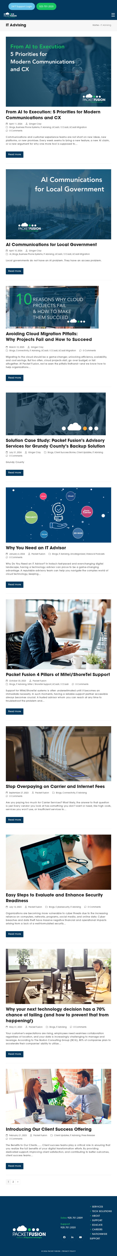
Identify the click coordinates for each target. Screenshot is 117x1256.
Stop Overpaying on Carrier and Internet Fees (55, 787)
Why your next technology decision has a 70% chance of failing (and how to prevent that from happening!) (57, 1015)
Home (96, 25)
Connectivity (22, 351)
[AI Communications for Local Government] (58, 204)
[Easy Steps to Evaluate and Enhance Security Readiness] (58, 862)
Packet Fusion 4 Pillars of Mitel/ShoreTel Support (58, 675)
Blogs (12, 127)
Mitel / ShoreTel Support (39, 684)
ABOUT (96, 1216)
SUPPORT (97, 1220)
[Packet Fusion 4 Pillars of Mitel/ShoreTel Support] (58, 634)
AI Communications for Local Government (51, 245)
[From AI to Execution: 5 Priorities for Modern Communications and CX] (58, 72)
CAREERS (97, 1230)
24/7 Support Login (21, 6)
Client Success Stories (65, 453)
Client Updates (84, 453)
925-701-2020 (46, 6)
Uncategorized (77, 554)
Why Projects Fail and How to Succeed (49, 340)
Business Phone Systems (28, 127)
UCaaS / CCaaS (60, 127)
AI (10, 254)
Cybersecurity (62, 907)
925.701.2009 (75, 1218)
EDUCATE (97, 1225)
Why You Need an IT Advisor (36, 548)
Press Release (88, 1136)
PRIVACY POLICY (69, 1251)
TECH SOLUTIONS (102, 1211)
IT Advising (46, 127)
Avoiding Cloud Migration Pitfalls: (42, 334)
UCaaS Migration (78, 127)
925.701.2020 (68, 1228)
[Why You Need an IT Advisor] (58, 515)
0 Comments (15, 131)
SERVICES (97, 1207)
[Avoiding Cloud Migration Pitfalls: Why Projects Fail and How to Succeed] (52, 307)
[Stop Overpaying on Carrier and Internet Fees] (58, 754)
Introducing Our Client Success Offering (48, 1130)
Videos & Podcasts (95, 554)
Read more (14, 154)
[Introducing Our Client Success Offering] (58, 1096)
